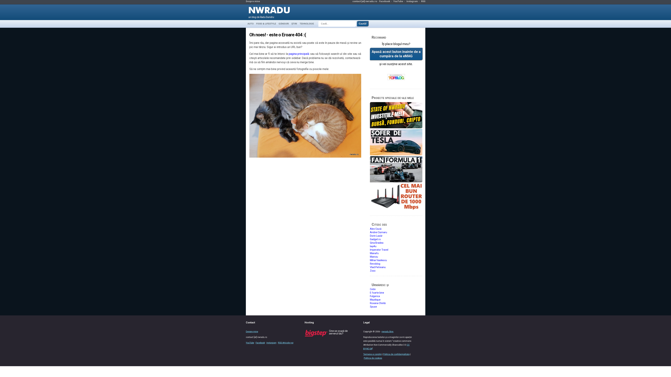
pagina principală (299, 54)
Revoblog (375, 263)
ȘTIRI (294, 23)
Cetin (373, 289)
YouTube (398, 1)
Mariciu (374, 256)
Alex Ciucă (375, 228)
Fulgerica (375, 296)
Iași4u (373, 246)
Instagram (412, 1)
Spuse (373, 306)
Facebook (384, 1)
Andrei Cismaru (378, 232)
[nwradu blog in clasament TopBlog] (396, 77)
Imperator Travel (379, 249)
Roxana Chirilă (378, 303)
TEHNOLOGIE (307, 23)
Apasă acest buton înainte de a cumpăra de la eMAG (396, 54)
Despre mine (253, 1)
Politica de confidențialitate (396, 354)
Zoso (373, 270)
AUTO (250, 23)
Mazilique (375, 299)
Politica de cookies (373, 358)
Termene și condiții (372, 354)
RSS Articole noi (285, 343)
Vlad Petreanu (378, 267)
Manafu (374, 253)
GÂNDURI (284, 23)
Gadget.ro (375, 239)
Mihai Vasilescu (378, 260)
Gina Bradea (376, 242)
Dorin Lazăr (376, 235)
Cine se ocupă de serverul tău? (338, 332)
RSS (423, 1)
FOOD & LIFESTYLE (266, 23)
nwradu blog (387, 331)
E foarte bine (377, 292)
